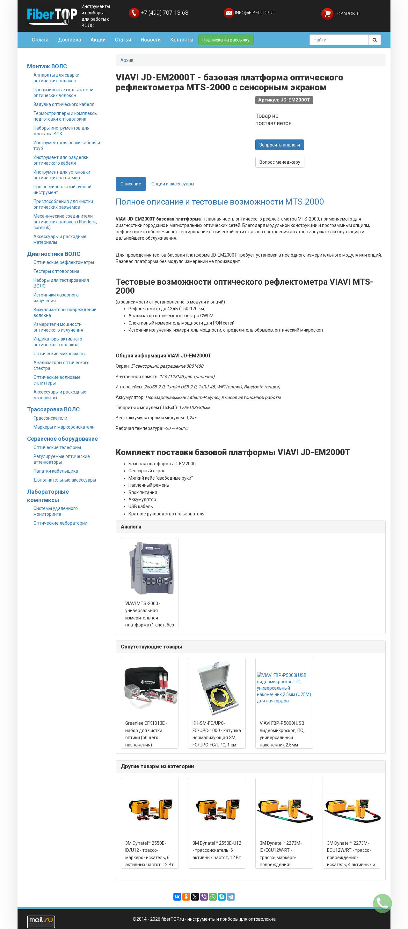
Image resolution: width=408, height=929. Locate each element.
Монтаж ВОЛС (47, 66)
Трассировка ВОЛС (53, 409)
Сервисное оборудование (62, 438)
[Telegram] (231, 897)
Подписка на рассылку (226, 39)
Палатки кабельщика (55, 471)
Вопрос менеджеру (279, 162)
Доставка (69, 40)
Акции (98, 40)
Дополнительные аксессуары (64, 480)
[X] (195, 897)
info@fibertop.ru (254, 12)
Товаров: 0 (346, 13)
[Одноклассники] (186, 897)
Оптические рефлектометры (63, 262)
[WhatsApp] (213, 897)
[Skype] (222, 897)
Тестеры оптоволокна (56, 271)
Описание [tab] (130, 183)
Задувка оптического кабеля (63, 104)
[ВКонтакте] (177, 897)
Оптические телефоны (57, 447)
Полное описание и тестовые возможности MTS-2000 (220, 201)
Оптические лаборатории (60, 523)
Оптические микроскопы (59, 353)
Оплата (40, 40)
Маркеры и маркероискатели (64, 427)
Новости (151, 40)
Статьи (123, 40)
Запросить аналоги (279, 144)
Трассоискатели (50, 418)
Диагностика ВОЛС (53, 254)
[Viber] (204, 897)
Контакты (181, 40)
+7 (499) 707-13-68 (163, 12)
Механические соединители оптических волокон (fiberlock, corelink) (65, 222)
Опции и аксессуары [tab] (172, 183)
